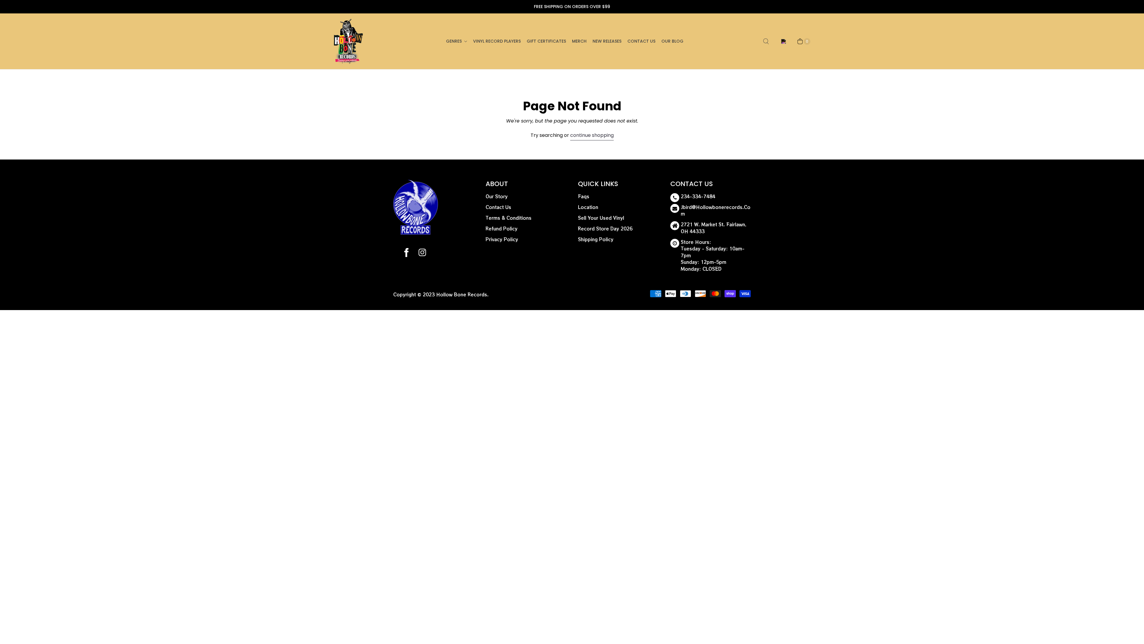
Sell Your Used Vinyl (601, 218)
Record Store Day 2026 (605, 228)
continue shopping (592, 135)
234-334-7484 (698, 196)
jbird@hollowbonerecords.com (715, 210)
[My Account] (782, 41)
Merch (579, 41)
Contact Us (641, 41)
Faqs (583, 196)
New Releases (607, 41)
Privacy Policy (502, 239)
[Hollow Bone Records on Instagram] (422, 253)
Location (588, 207)
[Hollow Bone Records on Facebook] (406, 253)
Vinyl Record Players (497, 41)
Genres (454, 41)
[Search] (766, 41)
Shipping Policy (595, 239)
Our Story (497, 196)
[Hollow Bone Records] (348, 41)
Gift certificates (546, 41)
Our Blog (672, 41)
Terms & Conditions (508, 218)
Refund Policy (501, 228)
